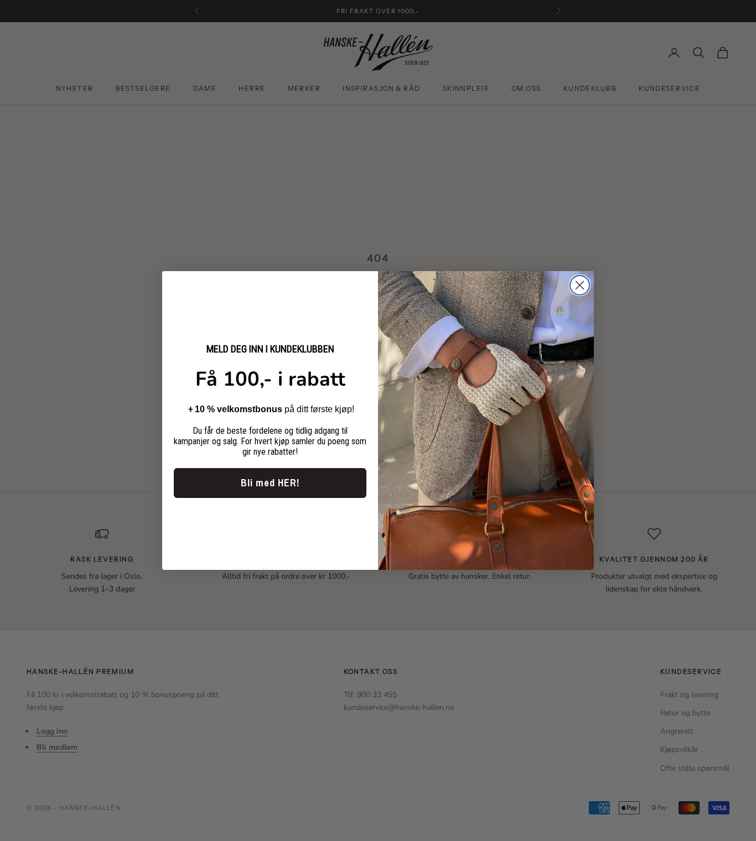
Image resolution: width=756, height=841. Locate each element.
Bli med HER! (270, 483)
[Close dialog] (579, 285)
